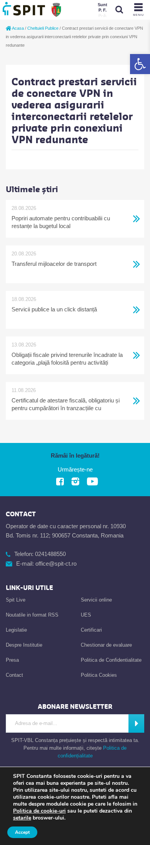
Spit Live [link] (15, 600)
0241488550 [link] (50, 554)
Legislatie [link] (16, 630)
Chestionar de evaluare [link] (106, 645)
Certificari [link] (91, 630)
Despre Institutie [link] (24, 645)
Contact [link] (14, 675)
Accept (22, 832)
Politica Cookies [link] (99, 675)
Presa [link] (12, 660)
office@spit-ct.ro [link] (56, 563)
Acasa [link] (17, 28)
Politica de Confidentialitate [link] (111, 660)
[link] (140, 64)
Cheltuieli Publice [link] (42, 28)
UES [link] (86, 615)
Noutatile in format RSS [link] (32, 615)
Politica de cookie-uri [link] (39, 811)
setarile (22, 818)
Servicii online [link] (96, 600)
